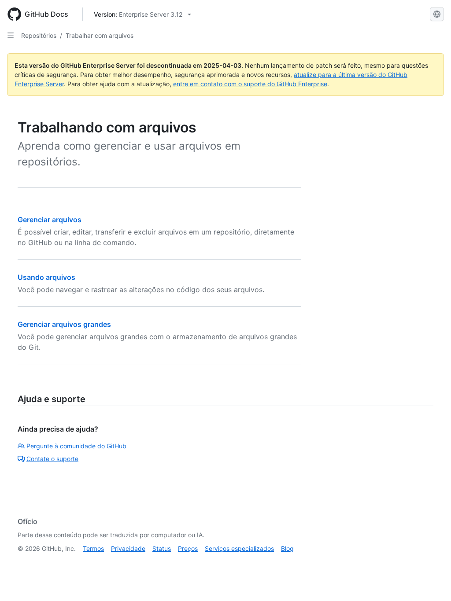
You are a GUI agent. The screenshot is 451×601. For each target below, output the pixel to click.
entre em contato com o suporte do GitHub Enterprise (250, 84)
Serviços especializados (239, 548)
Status (161, 548)
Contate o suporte (52, 458)
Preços (188, 548)
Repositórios (38, 35)
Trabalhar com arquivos (99, 35)
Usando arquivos (46, 277)
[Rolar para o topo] (431, 581)
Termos (93, 548)
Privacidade (128, 548)
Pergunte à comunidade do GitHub (76, 446)
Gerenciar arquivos (49, 219)
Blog (287, 548)
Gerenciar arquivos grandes (64, 324)
